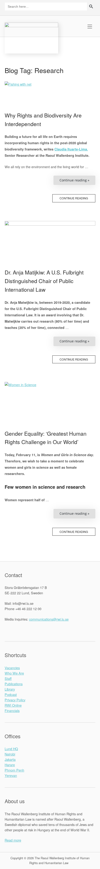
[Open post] (50, 100)
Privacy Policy (15, 699)
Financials (12, 710)
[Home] (31, 37)
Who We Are (14, 673)
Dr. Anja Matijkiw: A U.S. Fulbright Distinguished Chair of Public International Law (44, 280)
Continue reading (74, 198)
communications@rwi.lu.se (49, 619)
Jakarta (10, 759)
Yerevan (11, 775)
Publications (14, 683)
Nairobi (10, 754)
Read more (13, 840)
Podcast (11, 694)
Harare (10, 764)
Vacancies (12, 667)
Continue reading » (77, 181)
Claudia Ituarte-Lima (70, 149)
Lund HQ (11, 748)
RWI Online (13, 705)
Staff (8, 678)
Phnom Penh (14, 770)
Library (10, 689)
